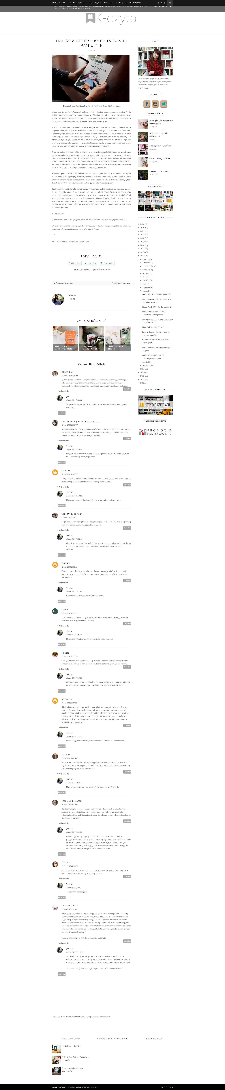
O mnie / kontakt (78, 3)
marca (145, 291)
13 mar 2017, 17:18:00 (73, 635)
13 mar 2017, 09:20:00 (70, 613)
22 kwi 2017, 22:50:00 (74, 952)
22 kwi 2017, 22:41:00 (69, 909)
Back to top (166, 1087)
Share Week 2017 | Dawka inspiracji (156, 307)
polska (107, 269)
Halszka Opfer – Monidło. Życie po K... (116, 346)
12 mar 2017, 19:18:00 (74, 591)
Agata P (66, 563)
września (146, 270)
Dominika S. (68, 372)
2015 (142, 372)
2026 (142, 224)
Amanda (66, 754)
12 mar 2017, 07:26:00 (70, 376)
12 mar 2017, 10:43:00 (69, 474)
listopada (146, 263)
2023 (142, 235)
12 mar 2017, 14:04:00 (74, 496)
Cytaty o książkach (133, 3)
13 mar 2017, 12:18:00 (69, 703)
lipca (144, 277)
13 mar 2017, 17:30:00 (74, 783)
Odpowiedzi (64, 391)
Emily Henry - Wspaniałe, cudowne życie (158, 134)
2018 (142, 252)
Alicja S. (66, 862)
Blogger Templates (91, 1087)
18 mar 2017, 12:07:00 (69, 805)
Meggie (65, 653)
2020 (142, 245)
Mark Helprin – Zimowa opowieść (156, 294)
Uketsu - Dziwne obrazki (89, 348)
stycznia (145, 365)
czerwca (146, 280)
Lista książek (95, 3)
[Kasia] (72, 295)
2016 (142, 369)
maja (144, 284)
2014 (142, 376)
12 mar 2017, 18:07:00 (69, 567)
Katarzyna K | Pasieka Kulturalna (81, 421)
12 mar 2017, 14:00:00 (74, 400)
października (147, 266)
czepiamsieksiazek (72, 801)
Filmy (118, 3)
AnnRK (65, 610)
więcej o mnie (143, 88)
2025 (142, 227)
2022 (142, 238)
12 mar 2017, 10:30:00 (70, 425)
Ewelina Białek (70, 906)
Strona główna (59, 3)
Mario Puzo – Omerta (71, 1046)
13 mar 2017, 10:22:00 (69, 656)
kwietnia (146, 287)
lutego (145, 362)
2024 (142, 231)
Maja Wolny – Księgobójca (153, 327)
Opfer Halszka (98, 269)
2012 (142, 383)
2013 (142, 379)
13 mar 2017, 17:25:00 (74, 678)
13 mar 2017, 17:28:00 (74, 736)
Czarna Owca (85, 269)
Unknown (67, 699)
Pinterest (109, 263)
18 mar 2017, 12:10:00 (74, 832)
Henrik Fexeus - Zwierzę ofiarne (63, 348)
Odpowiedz (127, 389)
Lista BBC (108, 3)
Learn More (158, 6)
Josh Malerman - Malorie (158, 171)
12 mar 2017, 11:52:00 (69, 518)
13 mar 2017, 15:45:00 (69, 758)
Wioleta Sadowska (72, 514)
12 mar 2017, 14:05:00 (74, 539)
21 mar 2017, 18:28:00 (74, 888)
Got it (169, 6)
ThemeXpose (70, 1087)
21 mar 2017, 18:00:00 (70, 866)
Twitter (92, 263)
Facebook (76, 263)
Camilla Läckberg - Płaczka (159, 158)
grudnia (145, 259)
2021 (142, 242)
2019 (142, 249)
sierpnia (145, 273)
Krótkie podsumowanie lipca (160, 146)
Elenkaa (66, 471)
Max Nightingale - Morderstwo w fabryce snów (161, 122)
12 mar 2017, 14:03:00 (74, 449)
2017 (142, 256)
